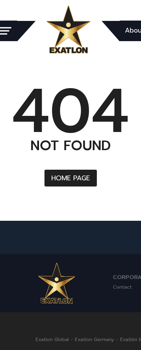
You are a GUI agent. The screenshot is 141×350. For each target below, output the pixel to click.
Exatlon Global (52, 339)
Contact (122, 287)
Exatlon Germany (94, 339)
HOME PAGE (70, 178)
